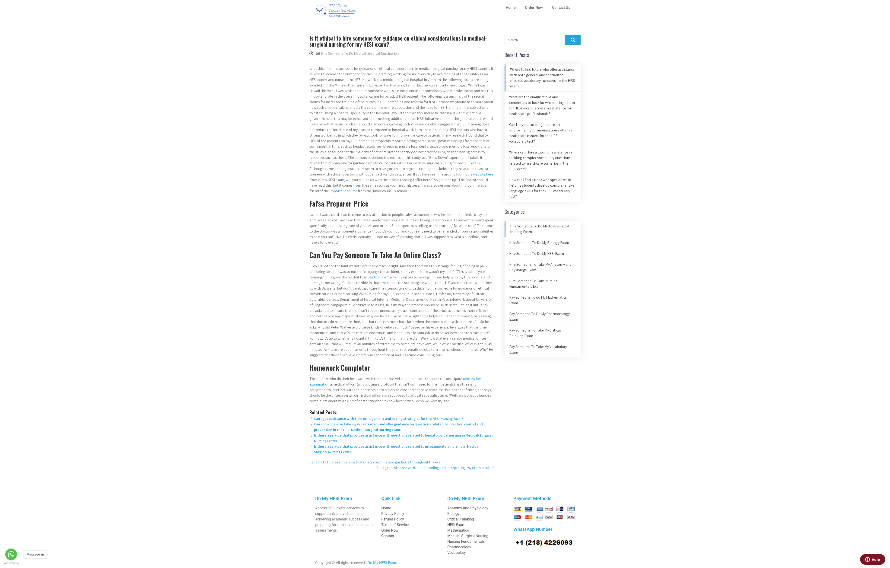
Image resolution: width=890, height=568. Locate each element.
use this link (377, 277)
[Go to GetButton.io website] (11, 563)
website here (483, 174)
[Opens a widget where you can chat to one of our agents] (872, 560)
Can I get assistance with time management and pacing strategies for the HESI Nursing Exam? (388, 418)
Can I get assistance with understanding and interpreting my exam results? (435, 467)
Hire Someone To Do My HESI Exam (536, 253)
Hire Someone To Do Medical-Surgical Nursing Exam (362, 53)
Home (511, 7)
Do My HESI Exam (382, 563)
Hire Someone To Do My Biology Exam (539, 242)
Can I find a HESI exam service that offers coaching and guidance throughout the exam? (377, 462)
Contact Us (561, 7)
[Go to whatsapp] (11, 554)
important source (343, 190)
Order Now (534, 7)
